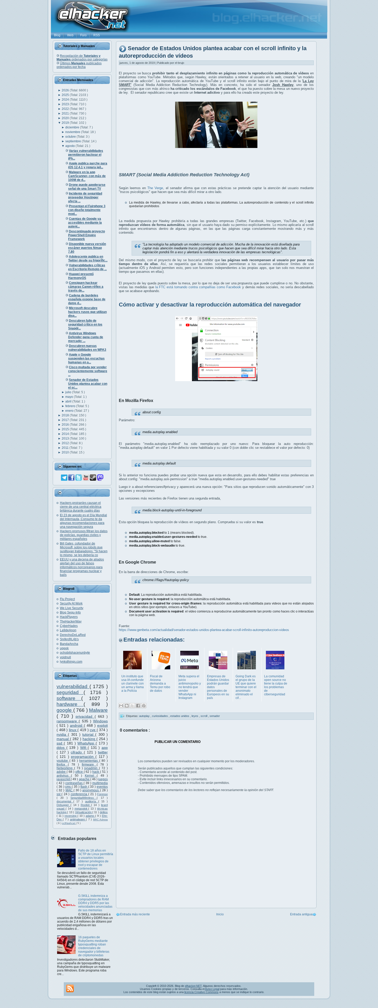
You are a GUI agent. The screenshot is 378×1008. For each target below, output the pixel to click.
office (79, 772)
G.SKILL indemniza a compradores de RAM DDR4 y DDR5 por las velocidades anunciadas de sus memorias (95, 903)
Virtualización (83, 812)
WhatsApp (86, 743)
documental (65, 801)
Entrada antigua (301, 914)
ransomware (68, 721)
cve (93, 730)
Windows (100, 721)
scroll (204, 715)
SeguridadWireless (83, 797)
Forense (102, 794)
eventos (102, 786)
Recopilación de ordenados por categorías (82, 57)
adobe (62, 772)
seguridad (70, 692)
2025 (66, 95)
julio (68, 392)
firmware (89, 764)
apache (84, 779)
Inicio (220, 914)
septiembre (73, 141)
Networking (65, 768)
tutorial (88, 734)
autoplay (144, 715)
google (65, 710)
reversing (71, 815)
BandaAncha (69, 644)
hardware (70, 704)
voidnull (65, 657)
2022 (66, 109)
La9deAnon (68, 630)
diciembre (72, 127)
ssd (60, 743)
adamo (90, 815)
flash (84, 786)
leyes (195, 715)
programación (83, 757)
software (69, 698)
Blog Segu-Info (70, 612)
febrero (70, 406)
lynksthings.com (71, 661)
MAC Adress (100, 819)
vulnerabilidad (73, 686)
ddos (61, 748)
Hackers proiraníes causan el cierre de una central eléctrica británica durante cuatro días (80, 506)
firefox (62, 764)
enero (69, 411)
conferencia (79, 794)
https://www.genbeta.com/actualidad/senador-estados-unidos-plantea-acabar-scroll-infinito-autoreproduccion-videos (204, 630)
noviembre (73, 132)
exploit (102, 725)
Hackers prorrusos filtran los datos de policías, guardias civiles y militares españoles (83, 535)
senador (215, 715)
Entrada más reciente (135, 914)
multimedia (100, 783)
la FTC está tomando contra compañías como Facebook (198, 287)
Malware (98, 710)
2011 (65, 448)
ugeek (64, 648)
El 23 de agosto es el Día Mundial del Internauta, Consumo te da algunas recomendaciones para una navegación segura (83, 521)
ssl (59, 794)
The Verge (155, 188)
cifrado (77, 752)
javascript (64, 779)
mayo (69, 397)
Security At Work (71, 603)
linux (73, 730)
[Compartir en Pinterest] (143, 705)
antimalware (78, 819)
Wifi (84, 748)
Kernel (91, 775)
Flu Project (67, 599)
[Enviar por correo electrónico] (121, 705)
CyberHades (69, 626)
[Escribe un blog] (126, 705)
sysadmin (91, 768)
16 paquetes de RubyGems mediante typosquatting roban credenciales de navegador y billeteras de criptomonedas (93, 946)
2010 (66, 452)
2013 (66, 438)
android (77, 725)
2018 (66, 415)
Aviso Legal (212, 989)
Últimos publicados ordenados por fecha (79, 65)
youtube (63, 760)
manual (63, 739)
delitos (104, 812)
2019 (66, 123)
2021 (66, 113)
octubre (71, 136)
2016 (66, 424)
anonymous (91, 790)
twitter (103, 752)
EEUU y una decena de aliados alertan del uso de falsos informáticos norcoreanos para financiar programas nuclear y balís (82, 567)
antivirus (64, 775)
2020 (66, 118)
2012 (66, 443)
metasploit (81, 808)
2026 (66, 90)
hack (96, 772)
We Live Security (71, 608)
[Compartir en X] (132, 705)
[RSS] (70, 988)
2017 (66, 420)
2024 (66, 99)
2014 (66, 434)
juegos (103, 779)
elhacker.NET (193, 985)
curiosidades (160, 715)
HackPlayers (69, 617)
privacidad (85, 716)
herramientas (89, 760)
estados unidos (180, 715)
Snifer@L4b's (69, 639)
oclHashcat (69, 823)
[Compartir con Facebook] (138, 705)
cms (68, 786)
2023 (66, 104)
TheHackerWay (71, 621)
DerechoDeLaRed (73, 635)
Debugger (63, 805)
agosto (70, 146)
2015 (66, 429)
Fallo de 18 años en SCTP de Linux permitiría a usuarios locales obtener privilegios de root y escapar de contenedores (95, 859)
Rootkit (86, 805)
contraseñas (74, 783)
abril (68, 401)
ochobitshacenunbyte (75, 652)
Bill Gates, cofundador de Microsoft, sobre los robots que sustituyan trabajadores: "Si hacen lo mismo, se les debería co (83, 549)
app (105, 748)
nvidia (62, 734)
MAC (70, 790)
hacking (89, 739)
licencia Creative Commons (201, 992)
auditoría (91, 801)
